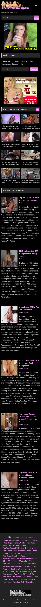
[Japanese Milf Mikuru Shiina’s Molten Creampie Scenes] (9, 487)
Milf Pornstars (30, 569)
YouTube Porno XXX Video (13, 548)
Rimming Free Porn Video (27, 558)
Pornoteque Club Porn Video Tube (16, 556)
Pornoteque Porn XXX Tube (14, 543)
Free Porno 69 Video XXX (24, 574)
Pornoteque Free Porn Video (14, 540)
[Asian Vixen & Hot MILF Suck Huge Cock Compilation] (9, 375)
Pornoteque (25, 203)
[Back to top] (34, 600)
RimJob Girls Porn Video (22, 545)
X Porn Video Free (10, 561)
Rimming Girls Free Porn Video (15, 566)
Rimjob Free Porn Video (26, 564)
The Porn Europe (17, 579)
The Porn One (28, 577)
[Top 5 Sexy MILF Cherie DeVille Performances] (9, 213)
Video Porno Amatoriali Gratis (19, 551)
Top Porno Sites (17, 569)
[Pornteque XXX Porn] (17, 6)
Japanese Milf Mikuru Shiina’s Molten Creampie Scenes (28, 475)
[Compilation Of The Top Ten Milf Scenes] (9, 322)
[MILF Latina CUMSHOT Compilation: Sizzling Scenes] (9, 266)
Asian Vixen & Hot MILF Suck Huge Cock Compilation (29, 363)
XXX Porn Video (9, 564)
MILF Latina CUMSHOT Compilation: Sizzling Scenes (28, 253)
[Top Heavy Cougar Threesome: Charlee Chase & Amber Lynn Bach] (9, 429)
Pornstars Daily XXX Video (23, 582)
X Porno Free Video (26, 561)
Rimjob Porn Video (22, 553)
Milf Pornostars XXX (10, 571)
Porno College (32, 540)
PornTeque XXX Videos (12, 577)
